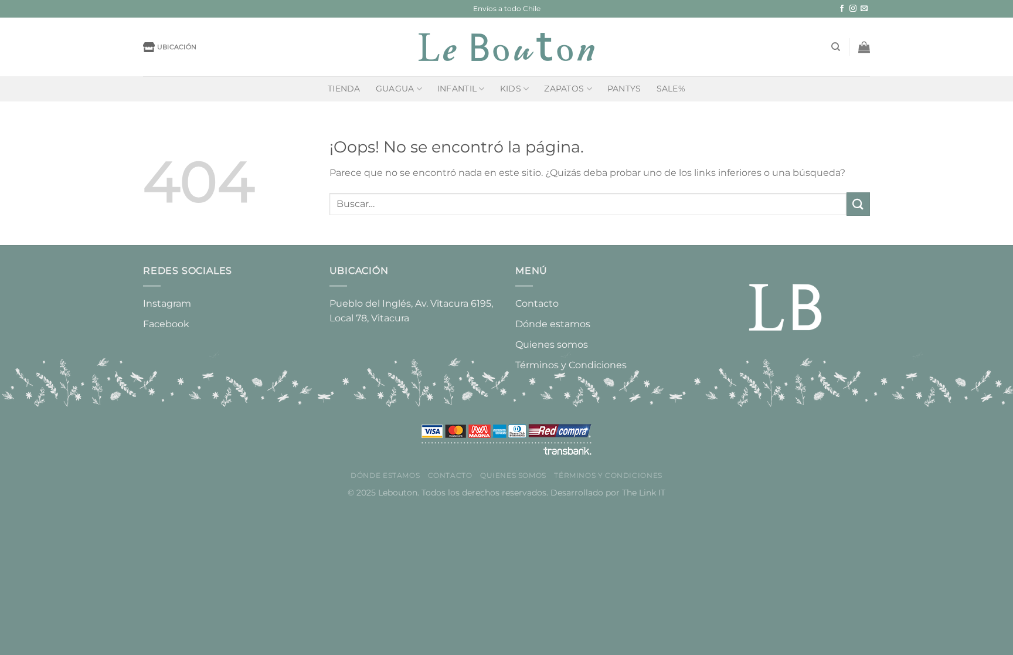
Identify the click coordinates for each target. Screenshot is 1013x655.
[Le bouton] (506, 47)
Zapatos (564, 88)
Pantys (624, 88)
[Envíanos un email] (864, 9)
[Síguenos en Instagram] (852, 9)
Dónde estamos (552, 324)
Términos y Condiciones (571, 365)
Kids (510, 88)
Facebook (166, 324)
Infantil (457, 88)
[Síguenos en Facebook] (841, 9)
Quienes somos (551, 344)
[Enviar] (858, 203)
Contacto (537, 303)
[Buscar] (835, 47)
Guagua (395, 88)
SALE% (671, 88)
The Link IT (643, 492)
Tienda (344, 88)
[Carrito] (864, 47)
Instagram (167, 303)
